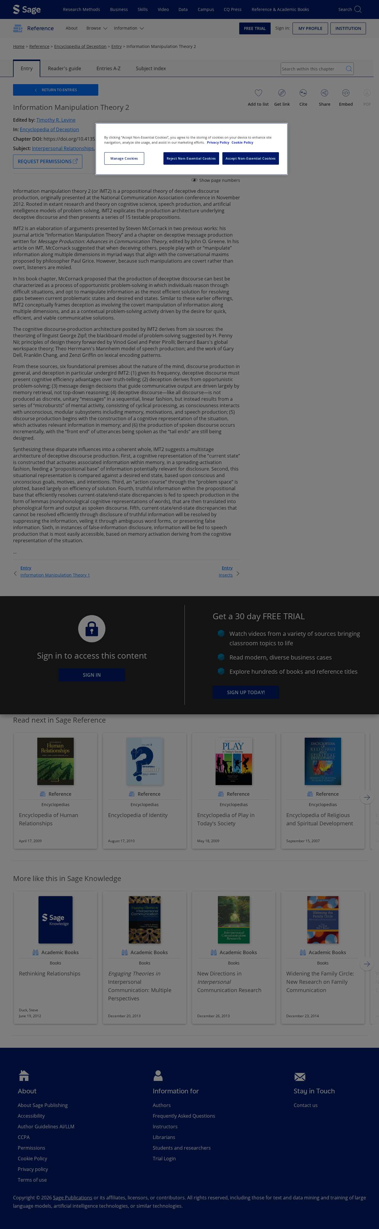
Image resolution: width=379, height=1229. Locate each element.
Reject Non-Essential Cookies (191, 158)
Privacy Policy (218, 142)
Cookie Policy (242, 142)
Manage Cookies (124, 158)
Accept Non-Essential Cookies (251, 158)
